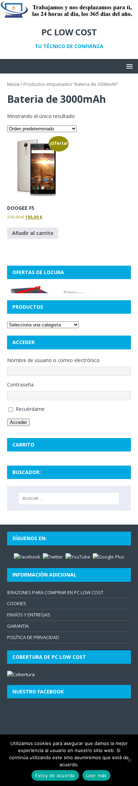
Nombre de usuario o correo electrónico (53, 360)
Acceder (18, 422)
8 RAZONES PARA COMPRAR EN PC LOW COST (55, 592)
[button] (128, 66)
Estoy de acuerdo (55, 775)
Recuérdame (30, 409)
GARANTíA (18, 626)
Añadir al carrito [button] (32, 233)
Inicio (13, 84)
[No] (129, 760)
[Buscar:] (69, 498)
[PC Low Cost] (69, 15)
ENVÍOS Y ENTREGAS (28, 614)
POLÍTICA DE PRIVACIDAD (33, 637)
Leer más (96, 775)
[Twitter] (53, 556)
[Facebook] (27, 556)
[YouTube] (78, 556)
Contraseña (20, 384)
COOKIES (16, 603)
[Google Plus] (108, 556)
